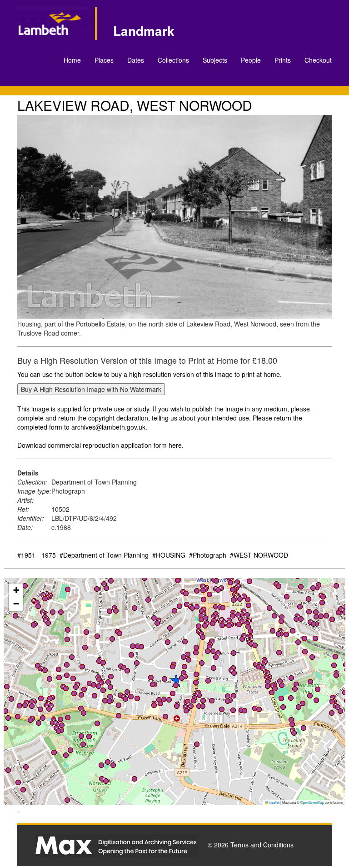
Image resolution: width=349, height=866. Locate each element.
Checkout (318, 59)
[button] (205, 618)
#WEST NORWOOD (259, 554)
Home (72, 59)
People (251, 59)
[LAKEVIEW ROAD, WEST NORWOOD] (174, 217)
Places (104, 59)
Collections (173, 59)
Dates (135, 59)
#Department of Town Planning (104, 554)
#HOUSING (168, 554)
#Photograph (207, 554)
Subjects (215, 59)
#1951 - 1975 (36, 554)
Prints (282, 59)
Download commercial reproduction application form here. (100, 445)
